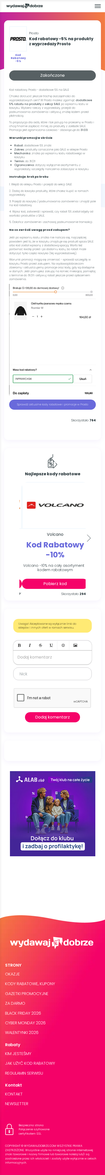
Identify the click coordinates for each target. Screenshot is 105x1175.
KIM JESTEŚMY (18, 1054)
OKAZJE (12, 974)
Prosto (34, 33)
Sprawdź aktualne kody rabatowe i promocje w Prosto (52, 404)
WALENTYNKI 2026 (21, 1032)
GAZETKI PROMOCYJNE (26, 994)
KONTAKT (14, 1094)
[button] (19, 645)
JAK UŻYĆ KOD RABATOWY (30, 1063)
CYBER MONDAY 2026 (25, 1023)
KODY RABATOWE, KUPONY (30, 984)
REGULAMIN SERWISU (24, 1073)
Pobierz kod (52, 584)
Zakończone (52, 75)
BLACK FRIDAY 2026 (23, 1013)
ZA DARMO (15, 1003)
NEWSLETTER (16, 1104)
